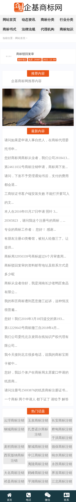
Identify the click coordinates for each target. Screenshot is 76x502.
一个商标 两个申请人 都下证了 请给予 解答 (36, 399)
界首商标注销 (62, 473)
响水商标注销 (62, 455)
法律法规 (28, 29)
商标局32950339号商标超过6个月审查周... (35, 256)
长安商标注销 (62, 420)
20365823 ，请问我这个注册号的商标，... (34, 220)
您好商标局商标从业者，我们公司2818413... (36, 158)
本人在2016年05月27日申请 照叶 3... (31, 211)
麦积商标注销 (14, 446)
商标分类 (47, 19)
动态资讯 (28, 19)
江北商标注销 (62, 481)
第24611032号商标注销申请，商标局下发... (36, 167)
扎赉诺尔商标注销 (38, 431)
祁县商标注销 (14, 481)
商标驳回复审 (25, 54)
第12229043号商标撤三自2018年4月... (31, 328)
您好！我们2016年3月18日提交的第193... (34, 319)
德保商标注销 (62, 446)
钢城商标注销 (14, 429)
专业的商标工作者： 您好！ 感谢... (30, 229)
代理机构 (47, 29)
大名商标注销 (14, 473)
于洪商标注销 (62, 438)
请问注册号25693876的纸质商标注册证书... (36, 390)
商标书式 (9, 29)
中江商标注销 (38, 455)
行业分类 (66, 19)
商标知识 (66, 29)
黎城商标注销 (38, 446)
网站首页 (9, 19)
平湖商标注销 (38, 481)
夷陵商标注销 (38, 464)
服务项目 (22, 59)
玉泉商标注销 (38, 420)
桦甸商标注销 (62, 429)
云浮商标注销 (14, 420)
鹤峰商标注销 (38, 473)
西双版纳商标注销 (14, 457)
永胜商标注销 (62, 464)
